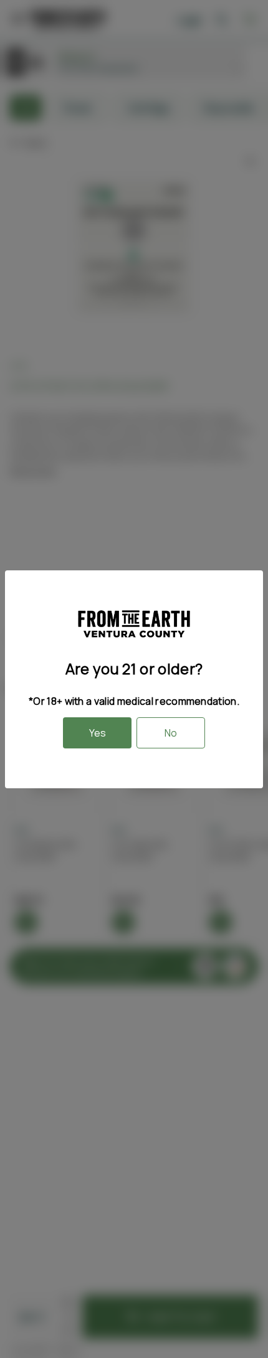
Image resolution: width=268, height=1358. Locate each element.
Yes (97, 733)
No (171, 733)
